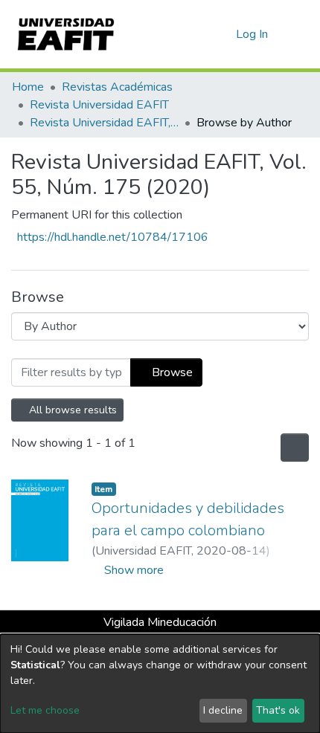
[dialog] (160, 683)
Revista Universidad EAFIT (99, 105)
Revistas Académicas (117, 87)
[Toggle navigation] (299, 34)
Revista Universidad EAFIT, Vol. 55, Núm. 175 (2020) (104, 122)
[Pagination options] (293, 447)
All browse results (72, 410)
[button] (222, 34)
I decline (223, 710)
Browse (171, 372)
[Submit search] (200, 34)
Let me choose (45, 710)
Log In (252, 34)
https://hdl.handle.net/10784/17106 (112, 237)
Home (28, 87)
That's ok (278, 710)
